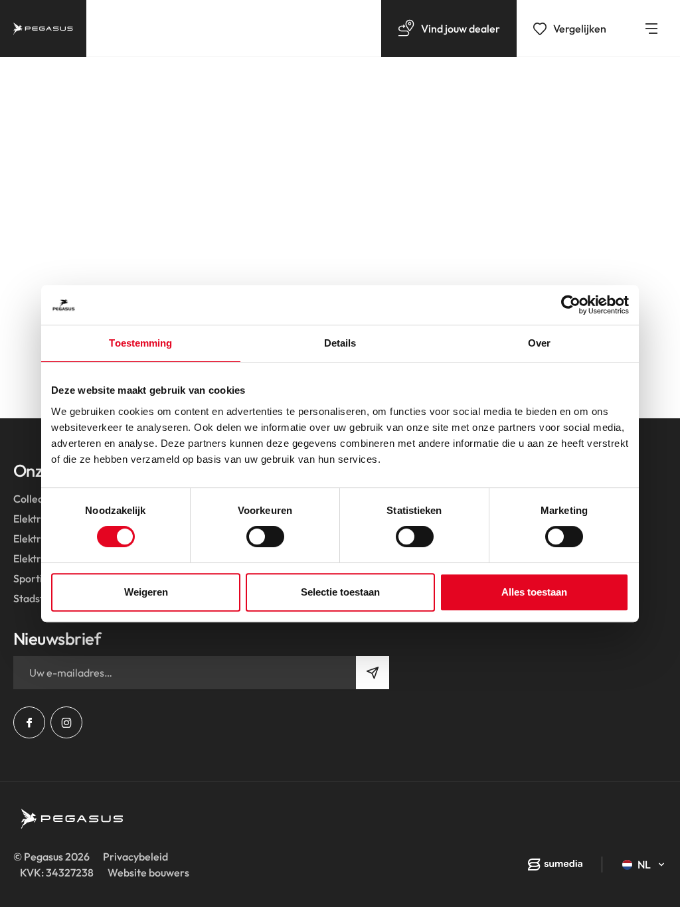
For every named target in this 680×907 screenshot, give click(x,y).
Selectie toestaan (340, 592)
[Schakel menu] (651, 28)
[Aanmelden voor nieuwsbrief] (372, 672)
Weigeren (146, 592)
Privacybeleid (135, 856)
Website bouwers (148, 872)
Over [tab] (539, 343)
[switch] (265, 536)
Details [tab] (340, 343)
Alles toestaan (534, 592)
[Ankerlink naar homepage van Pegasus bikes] (43, 28)
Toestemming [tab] (140, 343)
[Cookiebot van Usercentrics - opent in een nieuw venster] (571, 305)
